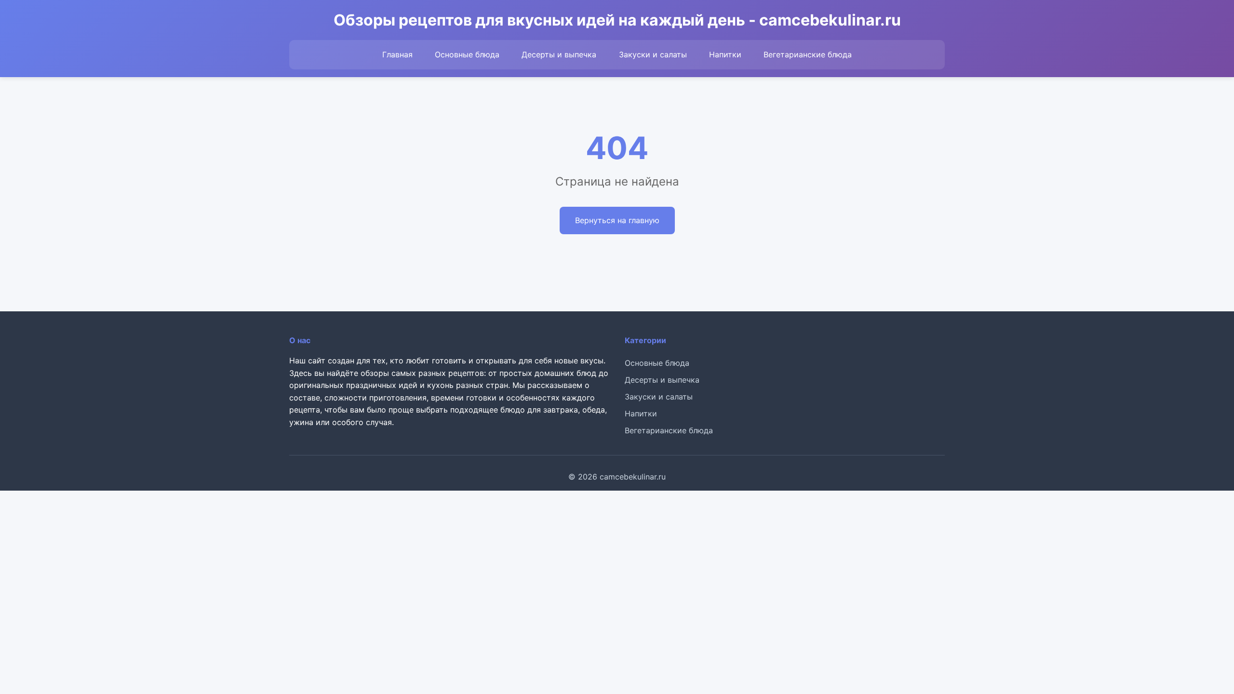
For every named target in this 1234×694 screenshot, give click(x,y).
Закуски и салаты (653, 54)
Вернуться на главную (617, 220)
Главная (397, 54)
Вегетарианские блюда (808, 54)
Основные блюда (467, 54)
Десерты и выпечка (559, 54)
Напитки (725, 54)
